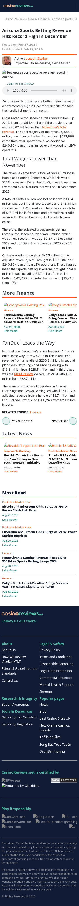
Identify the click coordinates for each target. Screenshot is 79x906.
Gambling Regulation (17, 724)
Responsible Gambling (56, 663)
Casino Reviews (14, 19)
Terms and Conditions (56, 657)
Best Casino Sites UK (55, 718)
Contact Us (10, 680)
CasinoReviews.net (18, 772)
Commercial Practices (56, 677)
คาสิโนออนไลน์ (50, 737)
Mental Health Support (57, 684)
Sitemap (46, 691)
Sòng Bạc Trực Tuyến (55, 744)
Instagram (52, 630)
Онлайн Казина (52, 751)
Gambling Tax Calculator (20, 717)
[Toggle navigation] (70, 6)
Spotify (61, 630)
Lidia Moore (11, 330)
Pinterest (24, 630)
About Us (9, 650)
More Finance (18, 293)
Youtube (33, 630)
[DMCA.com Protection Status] (64, 780)
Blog (43, 711)
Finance (43, 19)
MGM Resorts (23, 374)
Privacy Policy (50, 650)
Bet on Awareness (15, 704)
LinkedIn (14, 630)
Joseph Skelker (37, 58)
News (32, 19)
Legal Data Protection (56, 670)
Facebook (43, 630)
